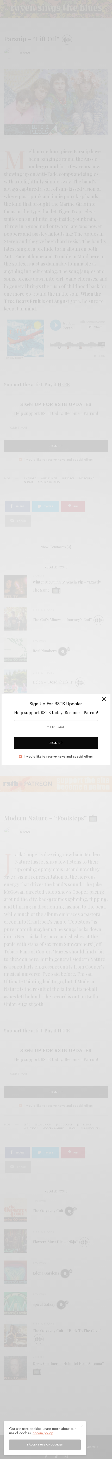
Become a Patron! (81, 712)
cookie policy (43, 1433)
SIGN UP (56, 743)
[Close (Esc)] (104, 701)
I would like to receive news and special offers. (59, 756)
